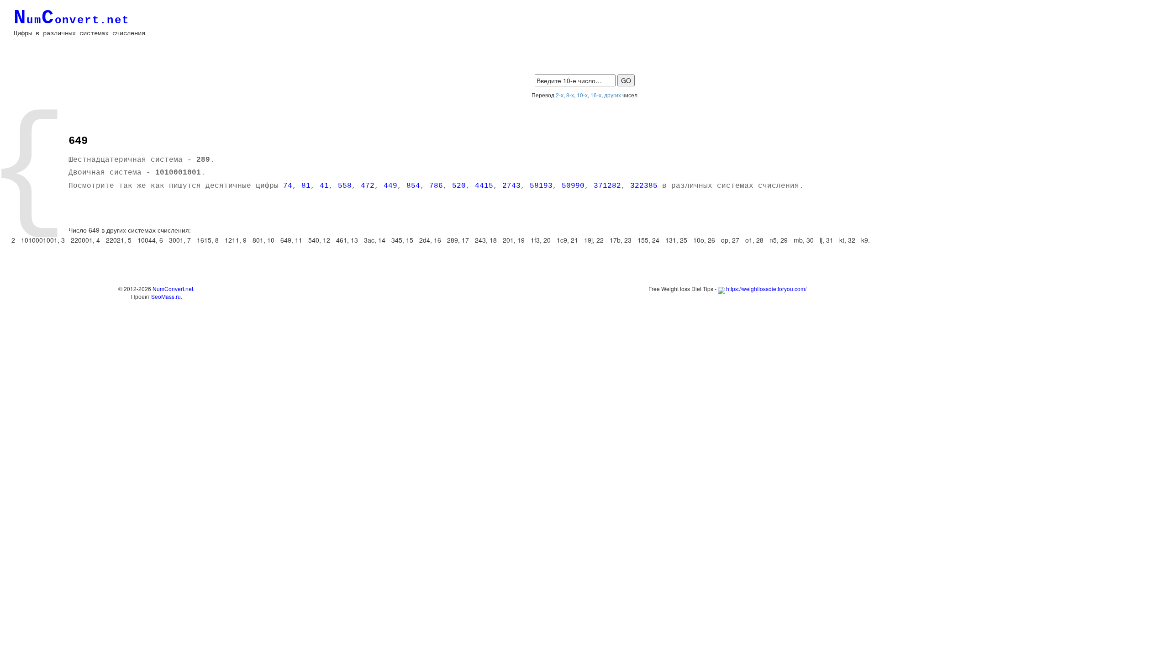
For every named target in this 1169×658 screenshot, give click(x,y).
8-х (570, 95)
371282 (607, 186)
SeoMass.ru (166, 296)
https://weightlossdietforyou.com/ (766, 288)
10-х (582, 95)
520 (459, 186)
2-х (559, 95)
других (612, 95)
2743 (511, 186)
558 (345, 186)
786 (436, 186)
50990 (573, 186)
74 (287, 186)
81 (306, 186)
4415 (484, 186)
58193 (541, 186)
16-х (595, 95)
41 (324, 186)
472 (367, 186)
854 (413, 186)
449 (390, 186)
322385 (644, 186)
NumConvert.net (173, 288)
